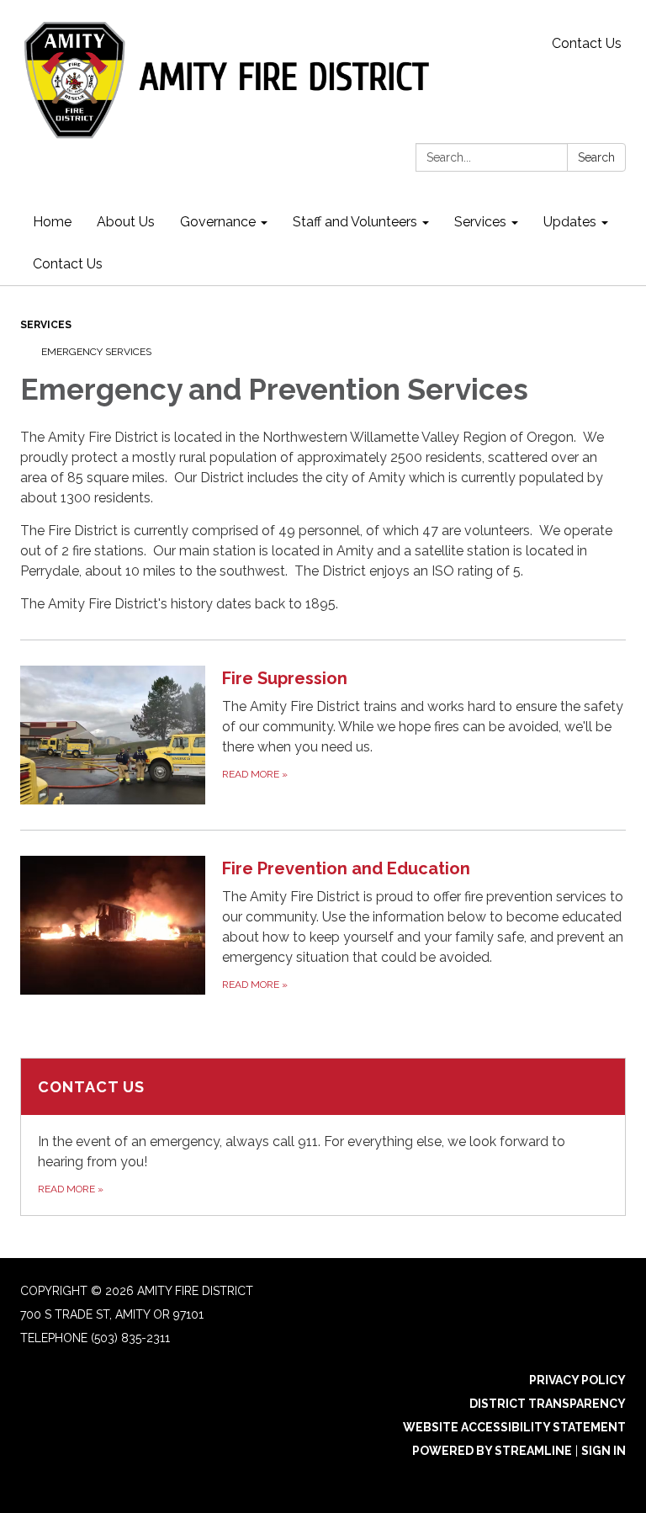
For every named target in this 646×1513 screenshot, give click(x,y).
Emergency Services (96, 352)
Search (596, 157)
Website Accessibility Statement (514, 1427)
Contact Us (587, 43)
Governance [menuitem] (218, 222)
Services (45, 325)
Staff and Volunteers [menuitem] (355, 222)
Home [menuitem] (52, 222)
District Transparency (547, 1403)
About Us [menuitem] (126, 222)
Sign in (603, 1450)
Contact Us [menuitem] (68, 264)
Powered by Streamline (492, 1450)
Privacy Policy (577, 1380)
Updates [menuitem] (569, 222)
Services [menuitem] (480, 222)
